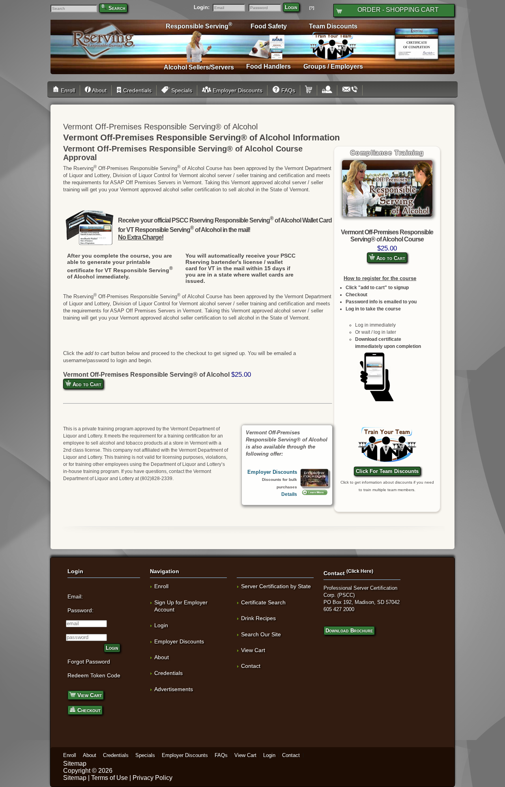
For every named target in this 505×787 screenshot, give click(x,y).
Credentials (137, 90)
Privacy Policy (152, 777)
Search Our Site (261, 634)
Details (289, 494)
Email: (75, 596)
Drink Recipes (258, 618)
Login (291, 7)
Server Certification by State (276, 586)
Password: (80, 610)
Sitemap (74, 763)
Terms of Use (109, 777)
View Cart (89, 695)
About (99, 90)
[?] (311, 8)
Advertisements (173, 689)
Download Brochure (349, 631)
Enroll (67, 90)
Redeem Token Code (93, 675)
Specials (181, 90)
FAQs (287, 90)
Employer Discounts (236, 90)
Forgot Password (88, 661)
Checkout (88, 710)
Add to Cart (390, 258)
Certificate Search (263, 602)
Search (116, 8)
